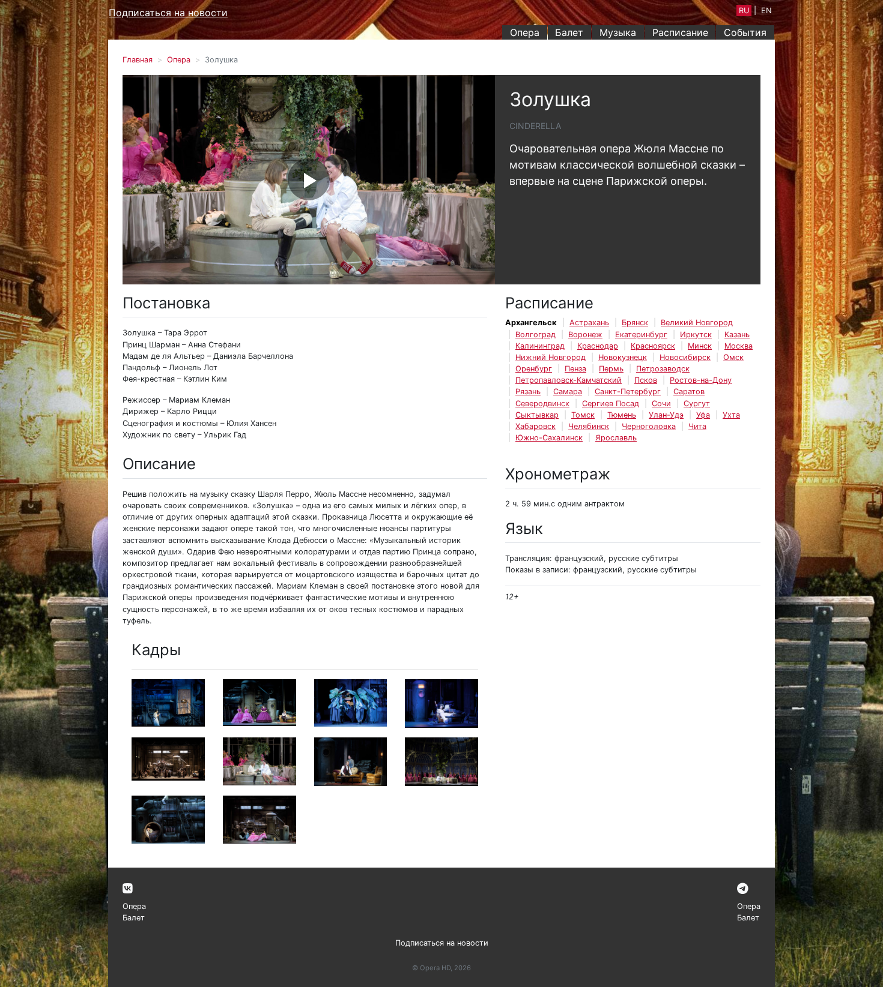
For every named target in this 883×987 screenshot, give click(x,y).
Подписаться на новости (168, 13)
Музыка (617, 32)
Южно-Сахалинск (549, 437)
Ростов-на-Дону (701, 380)
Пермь (611, 368)
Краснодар (597, 345)
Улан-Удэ (666, 414)
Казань (737, 334)
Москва (738, 345)
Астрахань (589, 322)
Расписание (680, 32)
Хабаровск (535, 426)
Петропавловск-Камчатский (568, 380)
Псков (645, 380)
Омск (733, 357)
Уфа (703, 414)
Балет (569, 32)
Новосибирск (685, 357)
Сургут (697, 403)
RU (744, 10)
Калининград (540, 345)
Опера (524, 32)
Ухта (731, 414)
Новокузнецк (622, 357)
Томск (583, 414)
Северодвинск (542, 403)
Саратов (689, 391)
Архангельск (531, 322)
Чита (697, 426)
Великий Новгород (697, 322)
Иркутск (696, 334)
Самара (567, 391)
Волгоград (535, 334)
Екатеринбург (641, 334)
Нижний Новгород (550, 357)
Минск (700, 345)
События (745, 32)
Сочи (661, 403)
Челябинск (588, 426)
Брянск (635, 322)
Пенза (575, 368)
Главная (138, 59)
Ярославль (616, 437)
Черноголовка (649, 426)
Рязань (528, 391)
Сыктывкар (537, 414)
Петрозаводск (663, 368)
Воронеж (585, 334)
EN (766, 10)
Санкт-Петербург (628, 391)
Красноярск (653, 345)
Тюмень (621, 414)
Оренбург (533, 368)
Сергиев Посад (610, 403)
